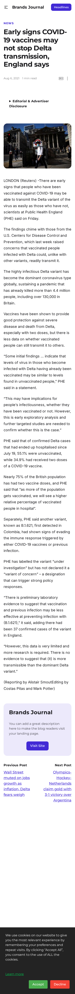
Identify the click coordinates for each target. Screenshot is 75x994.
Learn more (14, 974)
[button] (6, 7)
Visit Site (37, 746)
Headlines (61, 7)
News (9, 23)
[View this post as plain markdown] (61, 78)
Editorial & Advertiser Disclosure (29, 103)
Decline (60, 984)
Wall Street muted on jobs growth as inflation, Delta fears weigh (17, 783)
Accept (38, 984)
